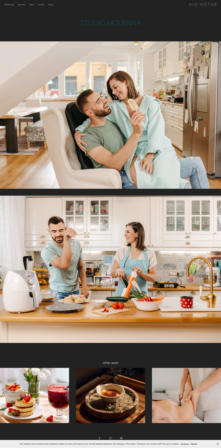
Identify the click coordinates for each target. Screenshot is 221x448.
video (31, 4)
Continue (185, 444)
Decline (193, 444)
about (51, 4)
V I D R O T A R (203, 4)
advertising (9, 4)
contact (41, 4)
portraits (21, 4)
